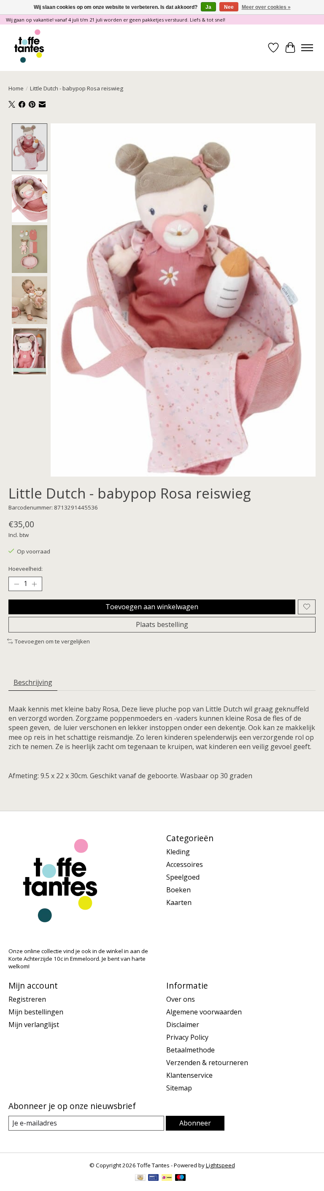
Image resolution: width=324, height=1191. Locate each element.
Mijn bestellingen (35, 1012)
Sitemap (179, 1088)
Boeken (178, 889)
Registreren (27, 999)
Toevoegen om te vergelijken (52, 641)
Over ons (180, 999)
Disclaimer (182, 1024)
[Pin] (153, 1178)
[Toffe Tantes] (29, 47)
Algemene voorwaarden (204, 1012)
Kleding (178, 851)
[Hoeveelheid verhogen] (34, 583)
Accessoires (184, 864)
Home (16, 88)
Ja (208, 7)
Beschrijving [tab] (33, 682)
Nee (229, 7)
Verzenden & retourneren (207, 1062)
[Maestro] (180, 1178)
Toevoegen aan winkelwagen (151, 606)
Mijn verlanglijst (33, 1024)
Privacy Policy (187, 1037)
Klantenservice (189, 1075)
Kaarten (179, 902)
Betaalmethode (190, 1050)
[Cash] (140, 1178)
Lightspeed (220, 1165)
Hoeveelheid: (25, 568)
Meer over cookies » (266, 7)
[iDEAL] (167, 1178)
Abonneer (195, 1123)
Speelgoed (183, 877)
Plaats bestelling (162, 624)
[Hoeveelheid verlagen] (16, 583)
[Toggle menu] (307, 47)
